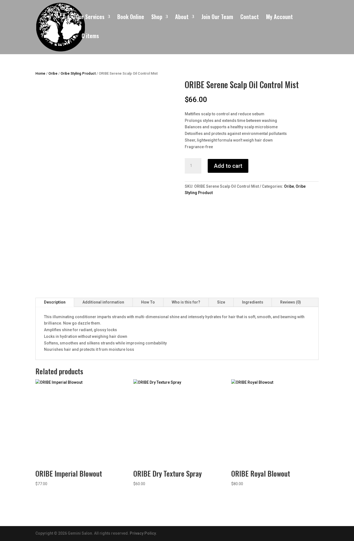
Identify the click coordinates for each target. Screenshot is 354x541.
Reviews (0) (290, 302)
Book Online (130, 18)
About (182, 18)
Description (55, 302)
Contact (249, 18)
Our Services (90, 18)
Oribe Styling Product (78, 73)
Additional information (103, 302)
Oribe (53, 73)
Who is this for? (186, 302)
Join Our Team (217, 18)
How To (148, 302)
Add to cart (228, 166)
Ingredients (252, 302)
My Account (279, 18)
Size (221, 302)
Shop (156, 18)
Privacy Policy (143, 533)
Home (40, 73)
